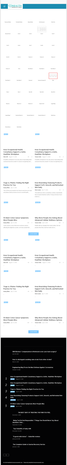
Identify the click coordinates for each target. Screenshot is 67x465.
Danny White (6, 187)
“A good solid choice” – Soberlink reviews (26, 436)
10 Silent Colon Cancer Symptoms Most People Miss (16, 219)
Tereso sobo (38, 157)
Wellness (38, 202)
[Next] (7, 455)
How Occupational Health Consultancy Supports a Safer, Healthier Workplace (29, 2)
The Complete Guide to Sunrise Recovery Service (28, 444)
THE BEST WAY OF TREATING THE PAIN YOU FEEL (31, 412)
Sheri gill (5, 157)
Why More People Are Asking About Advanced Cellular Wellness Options (48, 219)
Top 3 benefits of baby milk (21, 429)
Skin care (38, 167)
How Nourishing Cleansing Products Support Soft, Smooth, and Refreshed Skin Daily (49, 185)
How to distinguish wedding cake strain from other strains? (32, 359)
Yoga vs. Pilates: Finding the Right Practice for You (16, 184)
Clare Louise (38, 190)
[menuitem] (7, 17)
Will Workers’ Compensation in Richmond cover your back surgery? (34, 352)
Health (6, 134)
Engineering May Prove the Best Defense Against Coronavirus (32, 367)
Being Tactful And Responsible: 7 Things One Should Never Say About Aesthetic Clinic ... (35, 421)
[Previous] (4, 455)
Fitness (6, 167)
